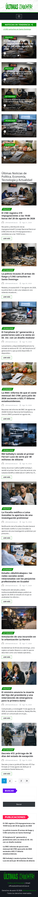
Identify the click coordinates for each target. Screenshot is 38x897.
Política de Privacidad (16, 883)
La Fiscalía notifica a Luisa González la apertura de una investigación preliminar (17, 515)
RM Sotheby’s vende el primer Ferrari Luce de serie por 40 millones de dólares (18, 456)
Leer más (6, 238)
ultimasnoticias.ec (29, 890)
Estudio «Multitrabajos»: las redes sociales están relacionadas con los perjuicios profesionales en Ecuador (18, 577)
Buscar (9, 790)
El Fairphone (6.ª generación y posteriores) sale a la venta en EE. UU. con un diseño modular (19, 126)
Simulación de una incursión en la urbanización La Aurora (19, 638)
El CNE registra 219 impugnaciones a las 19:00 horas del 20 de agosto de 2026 (18, 74)
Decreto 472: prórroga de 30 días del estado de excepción (17, 755)
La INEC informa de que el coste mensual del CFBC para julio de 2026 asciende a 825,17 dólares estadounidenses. (18, 151)
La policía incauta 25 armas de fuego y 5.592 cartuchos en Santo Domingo (17, 45)
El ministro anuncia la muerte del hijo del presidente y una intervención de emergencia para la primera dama (18, 696)
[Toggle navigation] (19, 16)
